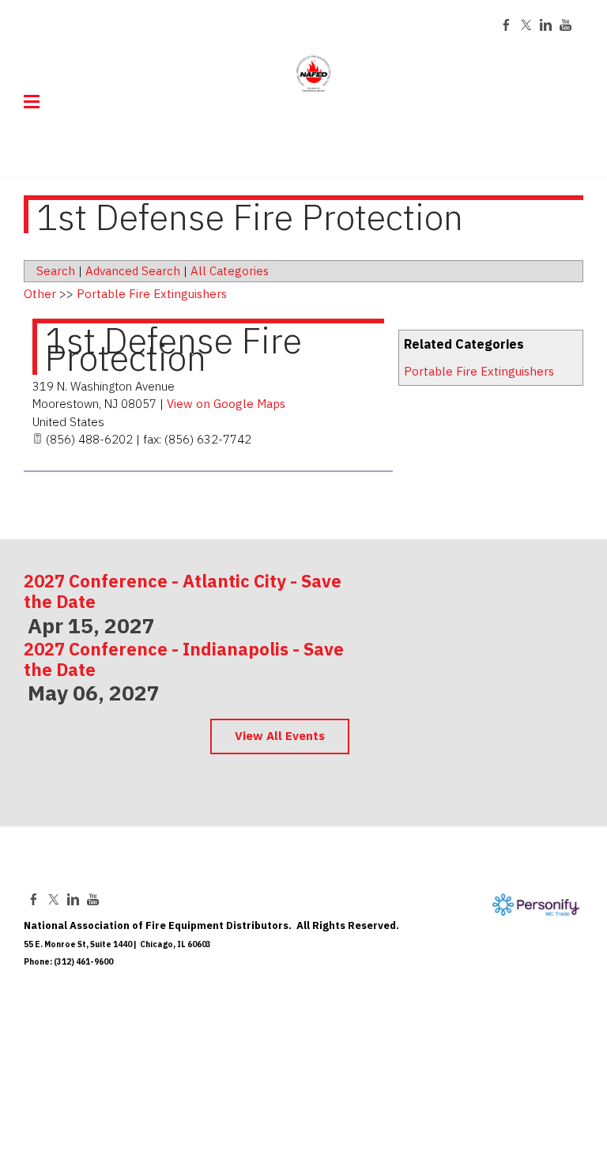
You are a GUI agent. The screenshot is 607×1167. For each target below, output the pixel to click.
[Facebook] (506, 24)
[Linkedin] (546, 24)
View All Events (280, 735)
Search (55, 270)
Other (40, 293)
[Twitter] (526, 24)
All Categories (229, 270)
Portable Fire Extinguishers (479, 371)
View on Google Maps (226, 403)
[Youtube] (565, 24)
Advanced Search (132, 270)
